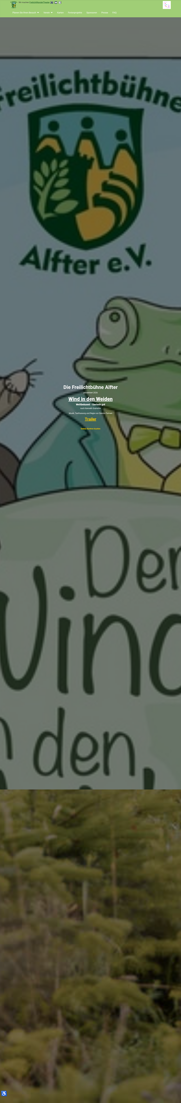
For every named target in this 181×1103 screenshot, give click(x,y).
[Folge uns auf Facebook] (60, 2)
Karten (60, 12)
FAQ (114, 12)
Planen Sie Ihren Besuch (24, 12)
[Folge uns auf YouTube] (56, 2)
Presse (104, 12)
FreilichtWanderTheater (39, 2)
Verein (46, 12)
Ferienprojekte (75, 12)
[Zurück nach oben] (176, 1098)
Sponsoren (91, 12)
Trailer (90, 419)
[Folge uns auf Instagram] (52, 2)
